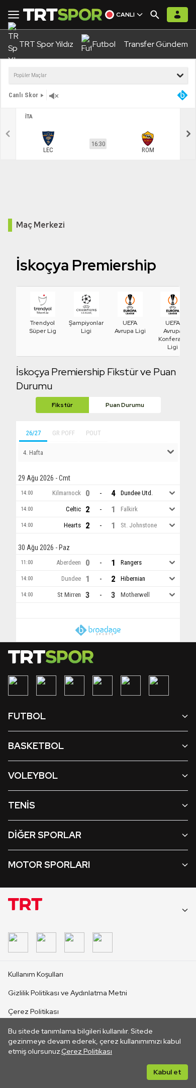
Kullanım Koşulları (35, 974)
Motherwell (135, 595)
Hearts (72, 525)
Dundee (71, 579)
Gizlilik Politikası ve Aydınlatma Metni (67, 992)
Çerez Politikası (86, 1051)
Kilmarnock (66, 493)
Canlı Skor (23, 95)
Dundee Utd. (137, 493)
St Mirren (69, 595)
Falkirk (129, 509)
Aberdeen (68, 563)
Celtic (73, 509)
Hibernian (133, 579)
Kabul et (167, 1071)
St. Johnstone (139, 525)
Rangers (131, 563)
